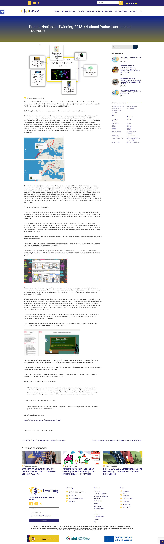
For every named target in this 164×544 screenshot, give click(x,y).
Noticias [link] (81, 11)
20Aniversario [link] (116, 131)
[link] (2, 12)
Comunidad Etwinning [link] (94, 11)
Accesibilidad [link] (127, 504)
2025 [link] (114, 129)
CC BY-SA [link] (126, 501)
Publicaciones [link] (70, 11)
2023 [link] (114, 126)
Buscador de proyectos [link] (100, 493)
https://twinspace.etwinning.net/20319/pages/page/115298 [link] (42, 420)
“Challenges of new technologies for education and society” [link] (118, 110)
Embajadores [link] (97, 506)
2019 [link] (115, 120)
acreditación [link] (116, 142)
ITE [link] (95, 511)
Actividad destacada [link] (133, 142)
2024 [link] (129, 126)
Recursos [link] (108, 11)
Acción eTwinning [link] (117, 138)
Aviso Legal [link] (126, 491)
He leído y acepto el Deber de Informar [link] (41, 515)
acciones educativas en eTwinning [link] (133, 139)
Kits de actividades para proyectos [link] (101, 497)
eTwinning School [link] (99, 508)
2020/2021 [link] (115, 123)
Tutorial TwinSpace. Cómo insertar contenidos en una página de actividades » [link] (117, 440)
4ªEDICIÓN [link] (115, 136)
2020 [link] (129, 119)
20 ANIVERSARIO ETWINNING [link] (132, 107)
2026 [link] (129, 129)
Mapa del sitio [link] (127, 507)
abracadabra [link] (131, 136)
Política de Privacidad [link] (126, 494)
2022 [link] (129, 123)
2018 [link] (130, 116)
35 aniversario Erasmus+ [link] (131, 133)
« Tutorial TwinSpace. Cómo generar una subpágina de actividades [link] (43, 440)
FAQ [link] (141, 11)
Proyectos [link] (57, 11)
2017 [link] (114, 115)
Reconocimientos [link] (121, 11)
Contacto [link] (133, 11)
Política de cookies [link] (128, 498)
